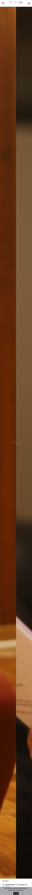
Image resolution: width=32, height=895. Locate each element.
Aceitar (16, 893)
